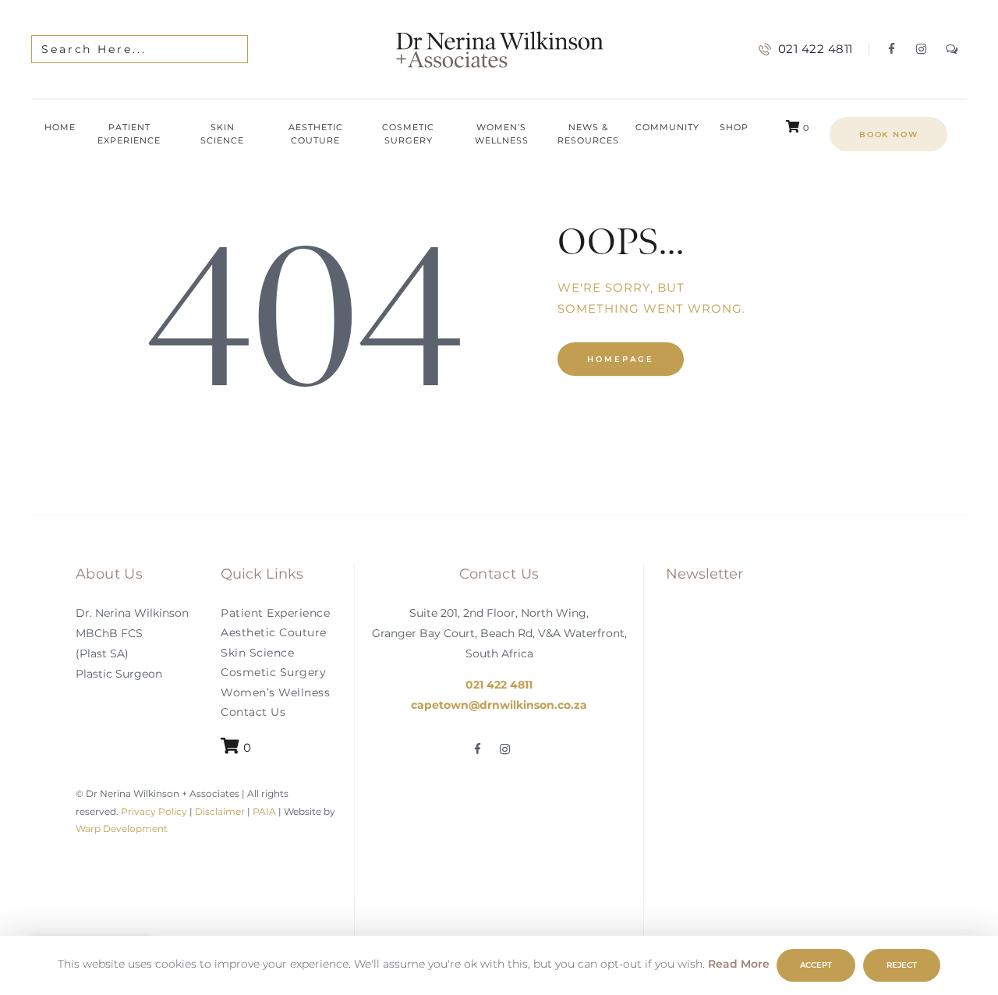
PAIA (264, 811)
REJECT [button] (902, 965)
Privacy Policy (153, 811)
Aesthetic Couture (274, 633)
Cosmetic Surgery (273, 673)
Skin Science (257, 653)
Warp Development (122, 828)
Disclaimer (220, 811)
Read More (739, 964)
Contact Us (253, 712)
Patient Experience (275, 613)
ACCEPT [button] (816, 965)
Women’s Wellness (275, 692)
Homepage (620, 359)
